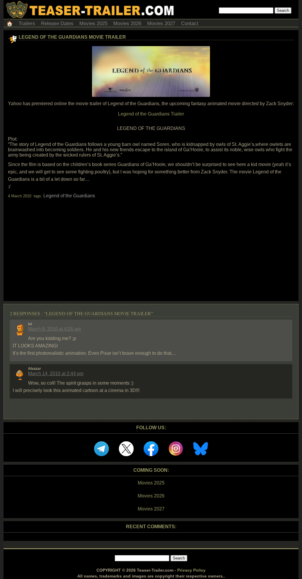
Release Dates (57, 23)
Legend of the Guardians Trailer (151, 113)
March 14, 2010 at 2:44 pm (55, 373)
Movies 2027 (161, 23)
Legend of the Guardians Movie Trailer (72, 37)
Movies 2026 (127, 23)
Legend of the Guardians (69, 195)
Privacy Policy (191, 570)
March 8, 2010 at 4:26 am (54, 328)
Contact (189, 23)
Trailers (27, 23)
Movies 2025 (93, 23)
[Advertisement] (151, 244)
